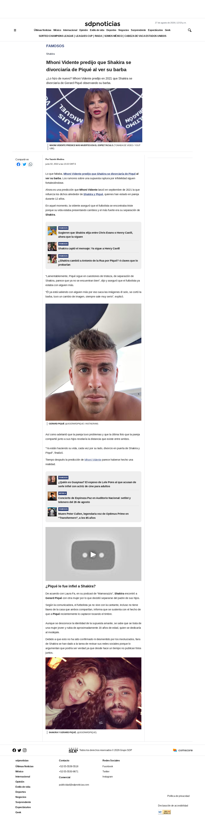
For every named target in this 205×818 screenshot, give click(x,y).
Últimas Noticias (42, 30)
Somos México (113, 36)
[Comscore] (183, 750)
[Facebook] (18, 164)
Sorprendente (138, 30)
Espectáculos (155, 30)
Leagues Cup (84, 36)
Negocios (123, 30)
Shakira (50, 54)
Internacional (70, 30)
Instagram (107, 776)
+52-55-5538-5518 (68, 766)
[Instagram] (24, 750)
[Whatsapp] (30, 164)
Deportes (111, 30)
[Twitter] (24, 164)
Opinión (83, 30)
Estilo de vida (97, 30)
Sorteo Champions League (56, 36)
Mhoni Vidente (92, 459)
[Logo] (102, 24)
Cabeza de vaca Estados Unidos (145, 36)
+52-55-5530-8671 (68, 771)
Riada (98, 36)
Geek (167, 30)
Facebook (107, 766)
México (57, 30)
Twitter (105, 771)
